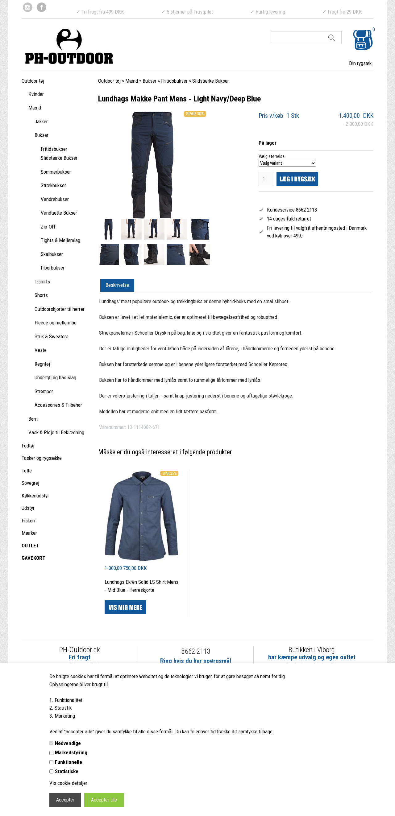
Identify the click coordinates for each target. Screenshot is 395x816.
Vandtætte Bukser (59, 213)
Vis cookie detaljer (68, 783)
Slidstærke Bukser (59, 158)
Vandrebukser (55, 199)
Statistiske (66, 771)
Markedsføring (71, 752)
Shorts (41, 295)
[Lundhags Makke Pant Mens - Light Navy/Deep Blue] (108, 229)
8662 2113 (195, 651)
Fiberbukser (52, 268)
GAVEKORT (33, 558)
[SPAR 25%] (141, 560)
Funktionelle (68, 762)
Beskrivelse (117, 285)
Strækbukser (53, 185)
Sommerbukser (56, 172)
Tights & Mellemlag (60, 240)
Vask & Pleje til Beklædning (56, 432)
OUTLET (30, 545)
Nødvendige (68, 743)
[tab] (117, 285)
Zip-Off (48, 227)
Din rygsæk (360, 63)
